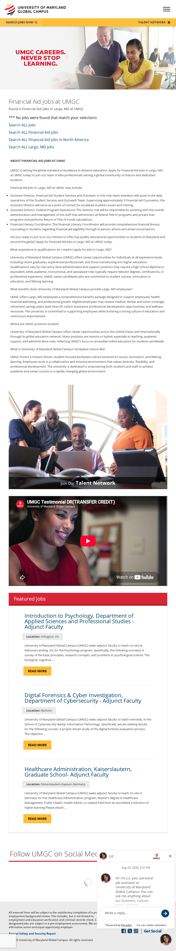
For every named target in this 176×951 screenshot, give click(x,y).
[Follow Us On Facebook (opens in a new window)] (123, 931)
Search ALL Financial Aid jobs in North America (49, 139)
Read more (39, 672)
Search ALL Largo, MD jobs (31, 146)
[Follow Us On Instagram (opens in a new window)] (136, 931)
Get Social (153, 931)
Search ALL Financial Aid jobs (33, 132)
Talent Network (152, 22)
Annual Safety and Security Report (38, 933)
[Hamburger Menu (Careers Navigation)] (163, 12)
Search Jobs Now (19, 22)
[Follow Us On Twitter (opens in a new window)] (130, 931)
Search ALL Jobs (22, 124)
